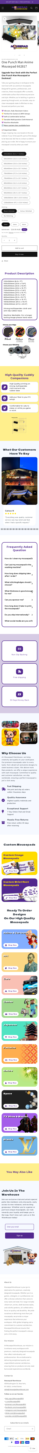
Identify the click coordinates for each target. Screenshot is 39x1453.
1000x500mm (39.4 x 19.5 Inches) (16, 198)
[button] (2, 8)
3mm (15, 224)
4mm (24, 224)
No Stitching (8, 216)
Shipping (11, 232)
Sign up (20, 1235)
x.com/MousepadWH (12, 1401)
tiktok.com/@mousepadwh (15, 1413)
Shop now (13, 871)
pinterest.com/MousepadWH (15, 1404)
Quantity (4, 236)
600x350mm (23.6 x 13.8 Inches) (15, 164)
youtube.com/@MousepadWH (16, 1416)
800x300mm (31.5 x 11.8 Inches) (15, 183)
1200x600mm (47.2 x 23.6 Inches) (16, 203)
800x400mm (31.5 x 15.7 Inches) (15, 188)
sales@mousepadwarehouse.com (16, 1389)
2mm (6, 224)
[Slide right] (24, 55)
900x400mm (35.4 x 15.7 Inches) (15, 193)
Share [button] (6, 261)
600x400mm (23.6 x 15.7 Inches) (15, 168)
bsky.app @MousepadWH (14, 1398)
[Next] (35, 493)
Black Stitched (9, 211)
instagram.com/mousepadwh (16, 1410)
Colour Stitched (26, 211)
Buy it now (19, 254)
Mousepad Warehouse (17, 1446)
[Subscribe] (32, 1428)
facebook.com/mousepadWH (15, 1407)
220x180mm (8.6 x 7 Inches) (14, 154)
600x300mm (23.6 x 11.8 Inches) (15, 159)
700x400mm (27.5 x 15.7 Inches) (15, 178)
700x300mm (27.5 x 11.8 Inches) (15, 173)
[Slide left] (14, 55)
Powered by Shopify (26, 1446)
